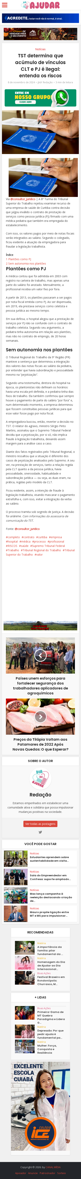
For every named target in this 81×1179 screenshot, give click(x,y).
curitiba (42, 537)
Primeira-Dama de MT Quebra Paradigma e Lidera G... (51, 1017)
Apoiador (20, 1173)
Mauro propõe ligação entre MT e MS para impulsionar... (49, 914)
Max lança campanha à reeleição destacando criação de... (51, 897)
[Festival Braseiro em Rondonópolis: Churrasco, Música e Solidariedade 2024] (26, 978)
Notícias (40, 49)
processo (40, 541)
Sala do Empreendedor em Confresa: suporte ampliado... (50, 877)
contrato (28, 537)
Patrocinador (47, 1173)
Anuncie (33, 1173)
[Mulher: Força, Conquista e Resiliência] (26, 1046)
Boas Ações (44, 973)
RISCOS (12, 546)
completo (14, 537)
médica (25, 541)
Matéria (41, 943)
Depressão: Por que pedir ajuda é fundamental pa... (50, 1034)
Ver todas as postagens (40, 824)
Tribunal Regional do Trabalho (42, 550)
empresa (56, 537)
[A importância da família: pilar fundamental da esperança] (26, 948)
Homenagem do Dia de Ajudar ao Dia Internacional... (51, 965)
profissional (56, 541)
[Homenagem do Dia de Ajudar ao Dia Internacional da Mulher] (26, 963)
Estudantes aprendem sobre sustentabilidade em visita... (49, 859)
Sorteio (61, 1173)
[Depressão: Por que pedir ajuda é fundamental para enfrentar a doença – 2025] (26, 1031)
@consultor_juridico (22, 199)
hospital (13, 541)
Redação (48, 82)
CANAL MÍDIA (53, 1167)
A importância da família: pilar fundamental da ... (50, 950)
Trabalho (13, 550)
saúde (25, 546)
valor (39, 554)
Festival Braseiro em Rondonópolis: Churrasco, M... (51, 980)
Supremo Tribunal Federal (48, 546)
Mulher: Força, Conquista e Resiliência (47, 1049)
